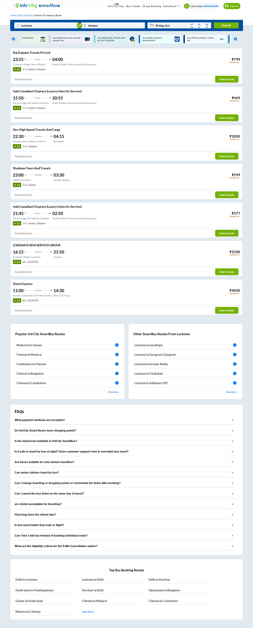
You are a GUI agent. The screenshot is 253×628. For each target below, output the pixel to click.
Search (226, 25)
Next (234, 39)
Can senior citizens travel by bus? (37, 472)
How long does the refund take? (35, 514)
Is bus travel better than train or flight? (39, 525)
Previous (12, 39)
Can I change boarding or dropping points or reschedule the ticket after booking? (68, 483)
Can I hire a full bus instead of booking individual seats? (51, 535)
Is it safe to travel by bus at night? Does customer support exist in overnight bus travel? (72, 451)
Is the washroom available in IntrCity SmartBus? (46, 441)
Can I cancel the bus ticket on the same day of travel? (49, 493)
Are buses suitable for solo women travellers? (44, 462)
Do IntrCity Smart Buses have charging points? (45, 430)
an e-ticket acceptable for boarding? (38, 504)
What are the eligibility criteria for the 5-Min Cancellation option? (56, 546)
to (26, 579)
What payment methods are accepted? (40, 420)
